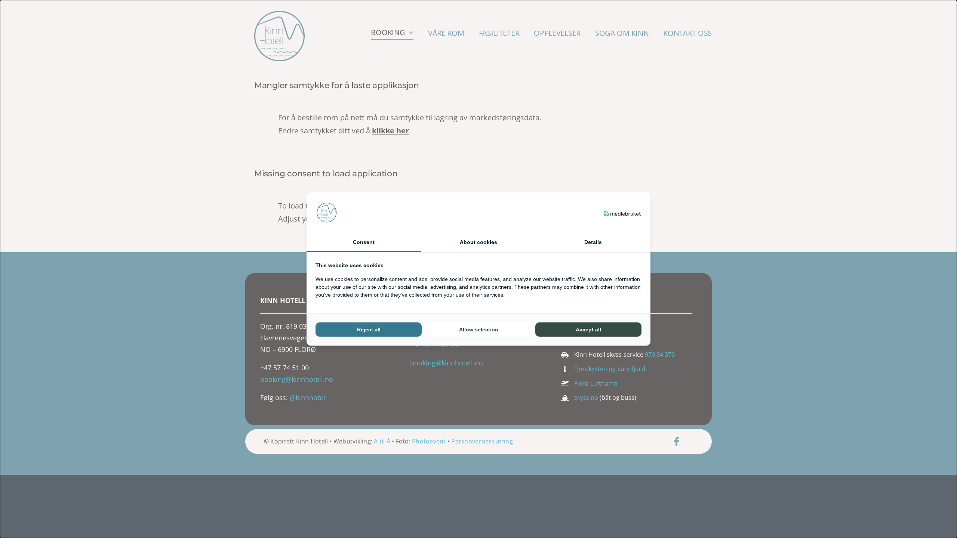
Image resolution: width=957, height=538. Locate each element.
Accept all (588, 330)
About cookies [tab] (478, 242)
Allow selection (478, 330)
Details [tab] (593, 242)
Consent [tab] (364, 242)
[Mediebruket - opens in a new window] (622, 212)
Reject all (369, 330)
